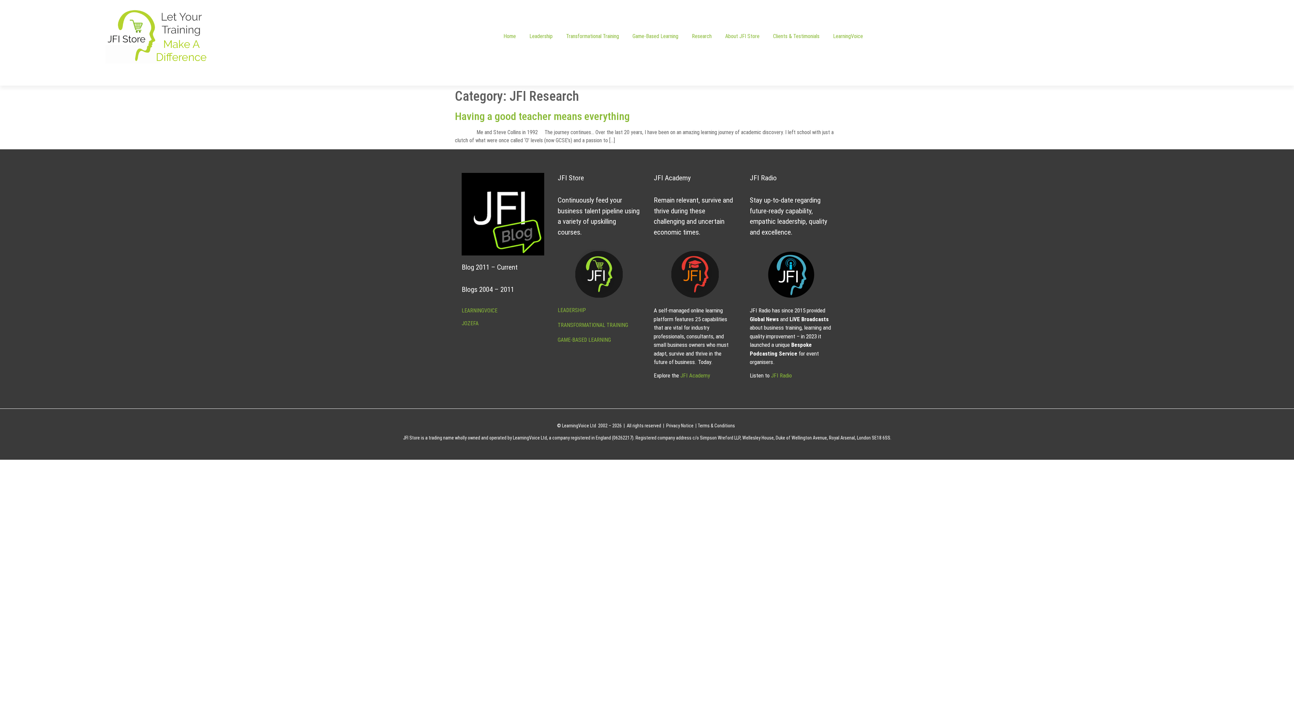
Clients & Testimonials (796, 36)
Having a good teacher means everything (542, 116)
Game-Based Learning (655, 36)
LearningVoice (848, 36)
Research (702, 36)
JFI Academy (695, 375)
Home (509, 36)
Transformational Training (592, 36)
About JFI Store (742, 36)
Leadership (541, 36)
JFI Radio (781, 375)
